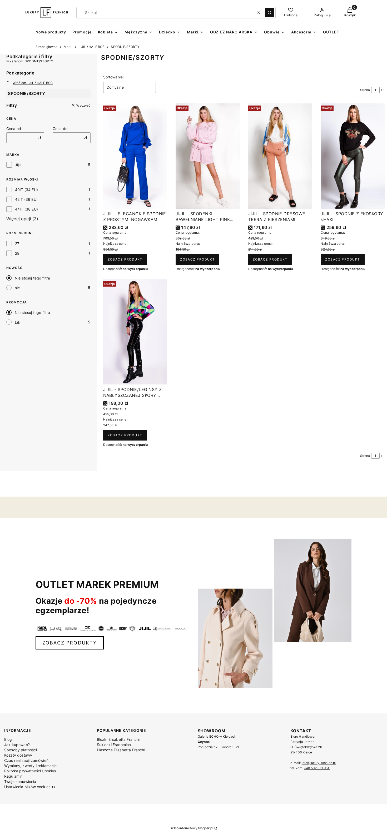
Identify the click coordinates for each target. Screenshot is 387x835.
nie (17, 288)
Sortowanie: (113, 77)
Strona (365, 90)
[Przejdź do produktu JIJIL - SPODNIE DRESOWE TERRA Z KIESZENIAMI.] (280, 156)
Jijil (18, 165)
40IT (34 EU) (26, 189)
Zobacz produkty (69, 643)
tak (17, 322)
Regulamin (13, 776)
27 (17, 243)
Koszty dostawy (18, 755)
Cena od (13, 128)
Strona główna (46, 47)
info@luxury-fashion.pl (319, 763)
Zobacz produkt (125, 259)
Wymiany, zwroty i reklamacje (30, 765)
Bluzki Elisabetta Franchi (118, 739)
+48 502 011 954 (317, 768)
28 (17, 253)
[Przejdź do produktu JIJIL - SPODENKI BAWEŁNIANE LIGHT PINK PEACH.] (208, 156)
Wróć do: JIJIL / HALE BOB (33, 83)
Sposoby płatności (20, 750)
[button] (269, 12)
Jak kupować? (17, 744)
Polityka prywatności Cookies (30, 771)
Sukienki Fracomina (114, 744)
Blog (8, 739)
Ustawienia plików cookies (27, 786)
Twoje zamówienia (20, 781)
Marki (68, 47)
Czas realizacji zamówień (26, 760)
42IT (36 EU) (26, 199)
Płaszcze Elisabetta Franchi (121, 750)
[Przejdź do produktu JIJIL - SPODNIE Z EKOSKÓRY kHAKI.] (353, 156)
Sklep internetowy (191, 828)
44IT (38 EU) (26, 209)
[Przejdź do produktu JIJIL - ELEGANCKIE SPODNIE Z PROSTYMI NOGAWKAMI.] (135, 156)
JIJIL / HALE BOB (92, 47)
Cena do (60, 128)
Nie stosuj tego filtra (32, 278)
